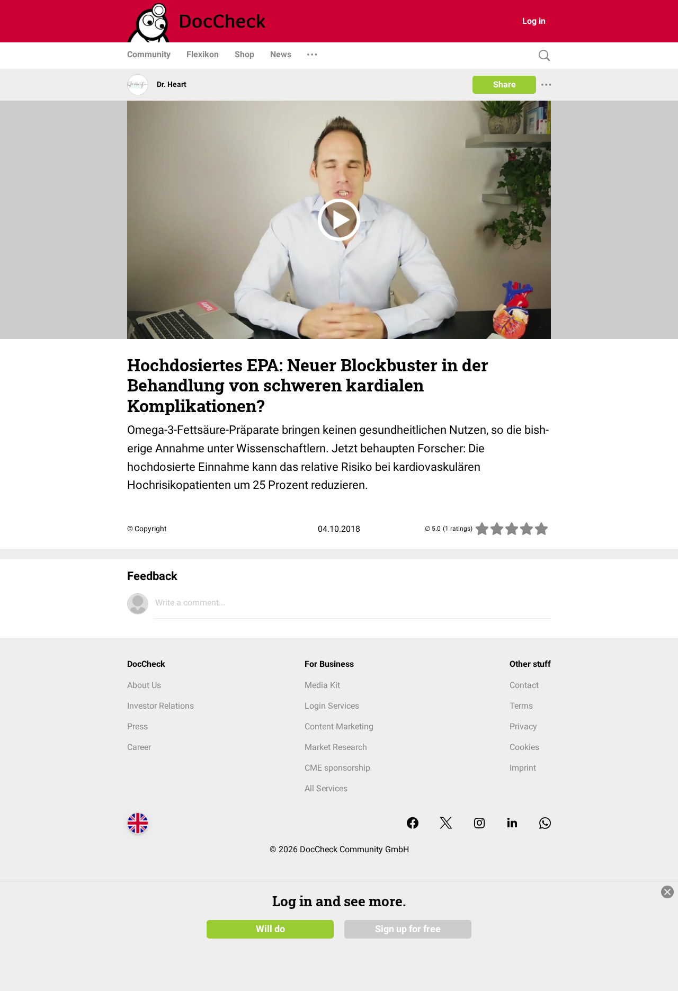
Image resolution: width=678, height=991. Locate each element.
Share (504, 84)
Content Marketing (339, 726)
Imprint (523, 768)
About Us (144, 685)
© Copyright (147, 528)
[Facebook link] (412, 824)
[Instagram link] (479, 824)
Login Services (332, 706)
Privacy (523, 726)
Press (137, 726)
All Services (326, 788)
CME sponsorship (337, 768)
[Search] (542, 55)
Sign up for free (408, 929)
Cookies (524, 747)
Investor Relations (160, 706)
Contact (524, 685)
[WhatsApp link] (545, 824)
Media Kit (322, 685)
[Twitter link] (446, 824)
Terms (521, 706)
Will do (270, 929)
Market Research (336, 747)
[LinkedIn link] (512, 824)
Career (139, 747)
